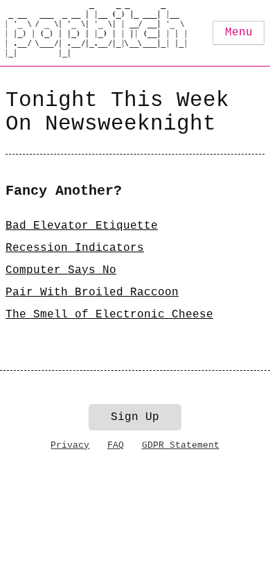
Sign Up (135, 417)
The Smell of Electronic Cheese (109, 314)
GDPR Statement (180, 445)
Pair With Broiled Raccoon (92, 292)
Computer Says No (61, 270)
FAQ (115, 445)
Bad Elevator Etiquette (82, 226)
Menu (239, 32)
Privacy (70, 445)
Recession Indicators (75, 248)
